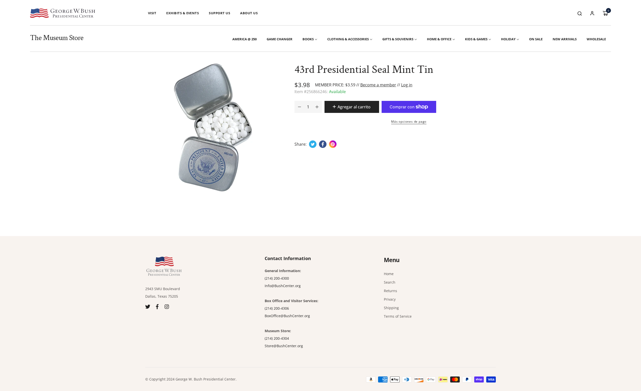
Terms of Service (398, 316)
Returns (390, 290)
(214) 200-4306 (277, 308)
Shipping (391, 307)
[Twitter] (147, 306)
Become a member (378, 85)
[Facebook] (157, 306)
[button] (579, 13)
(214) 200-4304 (277, 338)
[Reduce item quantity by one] (299, 107)
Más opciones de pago (408, 121)
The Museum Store (56, 38)
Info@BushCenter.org (283, 285)
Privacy (390, 299)
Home (389, 273)
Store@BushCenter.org (284, 345)
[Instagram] (166, 306)
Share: (300, 144)
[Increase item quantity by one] (317, 107)
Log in (406, 85)
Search (389, 282)
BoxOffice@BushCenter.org (287, 315)
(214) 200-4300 (277, 278)
